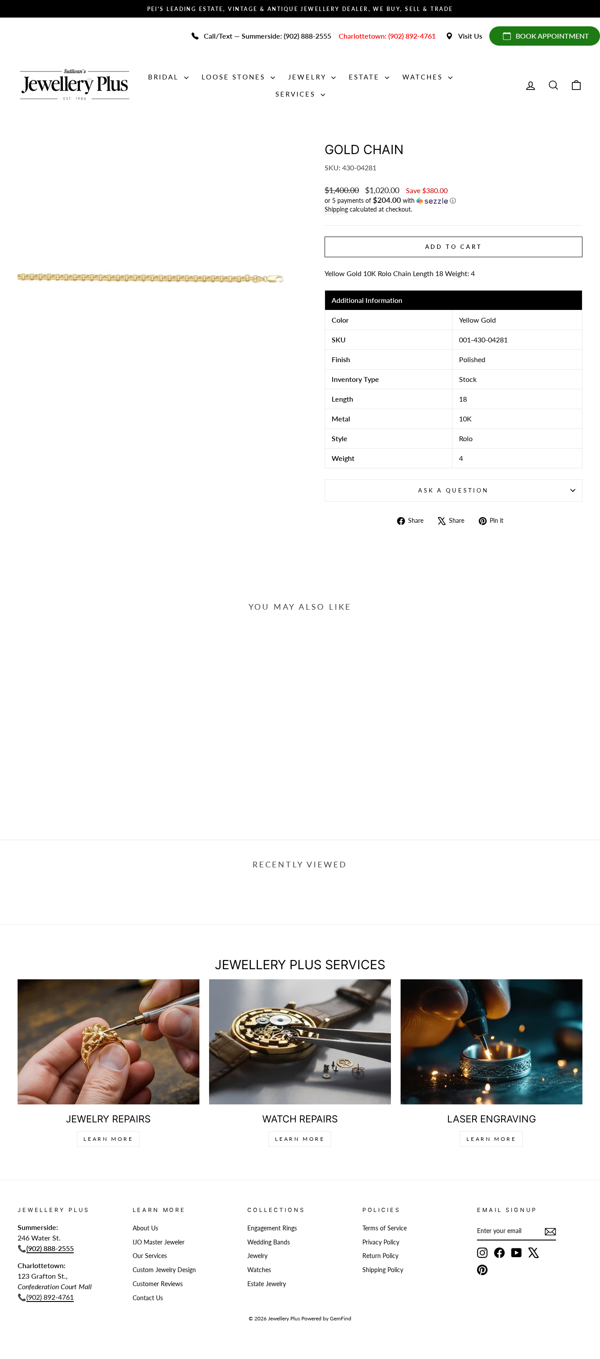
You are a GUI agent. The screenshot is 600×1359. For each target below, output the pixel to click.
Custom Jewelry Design (164, 1269)
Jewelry (308, 77)
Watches (424, 77)
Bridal (165, 77)
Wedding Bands (268, 1242)
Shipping (336, 209)
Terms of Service (384, 1228)
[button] (453, 200)
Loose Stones (235, 77)
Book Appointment (552, 36)
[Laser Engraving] (491, 1041)
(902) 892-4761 (50, 1297)
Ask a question (453, 490)
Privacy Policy (380, 1242)
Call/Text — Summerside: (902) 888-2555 (267, 36)
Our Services (150, 1255)
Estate (366, 77)
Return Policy (380, 1255)
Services (296, 94)
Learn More (108, 1139)
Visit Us (470, 36)
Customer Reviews (158, 1283)
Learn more (491, 1139)
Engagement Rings (272, 1228)
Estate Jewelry (266, 1283)
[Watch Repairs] (300, 1041)
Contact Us (148, 1297)
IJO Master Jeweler (158, 1242)
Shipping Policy (382, 1269)
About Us (145, 1228)
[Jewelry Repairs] (108, 1041)
